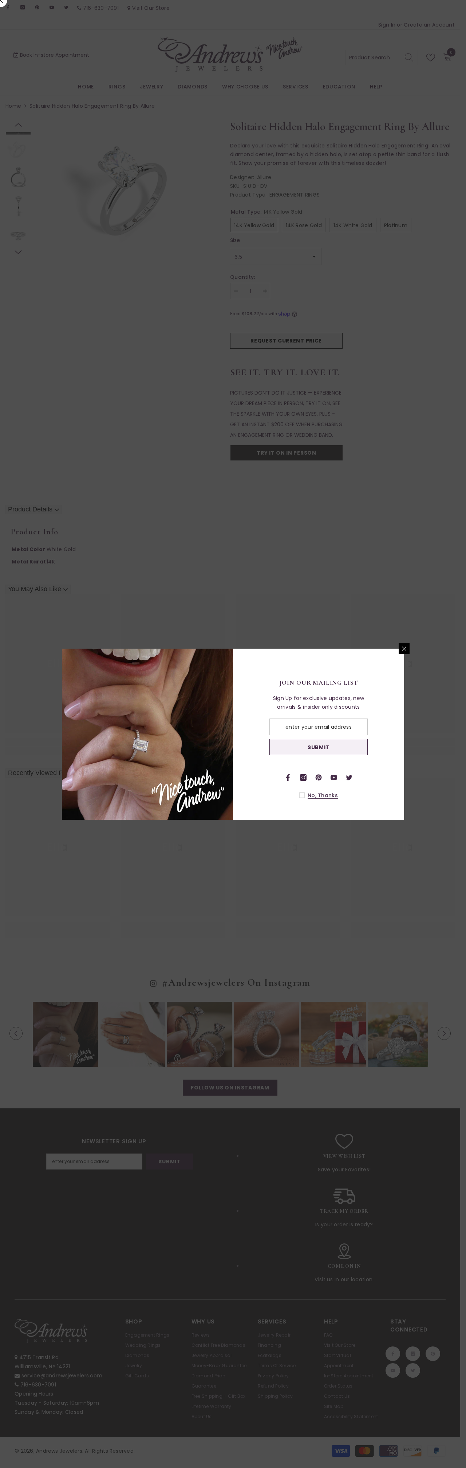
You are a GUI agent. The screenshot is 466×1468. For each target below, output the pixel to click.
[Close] (404, 648)
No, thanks (323, 795)
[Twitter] (349, 777)
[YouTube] (333, 777)
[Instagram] (303, 777)
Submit (318, 747)
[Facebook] (288, 777)
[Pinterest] (318, 777)
